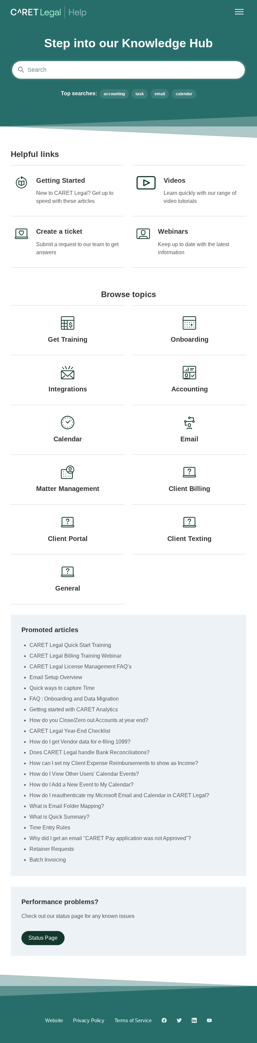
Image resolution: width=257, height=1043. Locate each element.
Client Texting (189, 538)
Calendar (68, 439)
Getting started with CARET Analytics (73, 709)
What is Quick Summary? (59, 817)
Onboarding (189, 339)
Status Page (43, 938)
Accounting (189, 389)
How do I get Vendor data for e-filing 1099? (80, 742)
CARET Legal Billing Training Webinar (75, 656)
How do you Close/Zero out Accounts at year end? (88, 720)
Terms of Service (133, 1020)
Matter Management (67, 488)
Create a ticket (59, 231)
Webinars (173, 231)
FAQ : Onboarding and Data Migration (74, 699)
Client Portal (68, 538)
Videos (174, 180)
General (67, 588)
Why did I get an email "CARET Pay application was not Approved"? (110, 838)
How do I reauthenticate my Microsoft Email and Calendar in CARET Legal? (119, 795)
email (160, 94)
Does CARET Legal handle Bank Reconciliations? (89, 752)
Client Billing (189, 488)
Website (54, 1020)
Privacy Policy (88, 1020)
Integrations (68, 389)
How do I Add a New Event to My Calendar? (81, 784)
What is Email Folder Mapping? (66, 806)
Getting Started (60, 180)
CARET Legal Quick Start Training (70, 645)
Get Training (67, 339)
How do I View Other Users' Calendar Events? (84, 774)
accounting (114, 94)
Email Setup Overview (55, 677)
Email (189, 439)
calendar (184, 94)
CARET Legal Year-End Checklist (69, 731)
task (140, 94)
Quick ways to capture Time (62, 688)
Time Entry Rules (49, 827)
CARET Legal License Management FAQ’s (80, 666)
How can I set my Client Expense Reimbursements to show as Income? (113, 763)
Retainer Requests (51, 849)
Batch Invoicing (47, 860)
